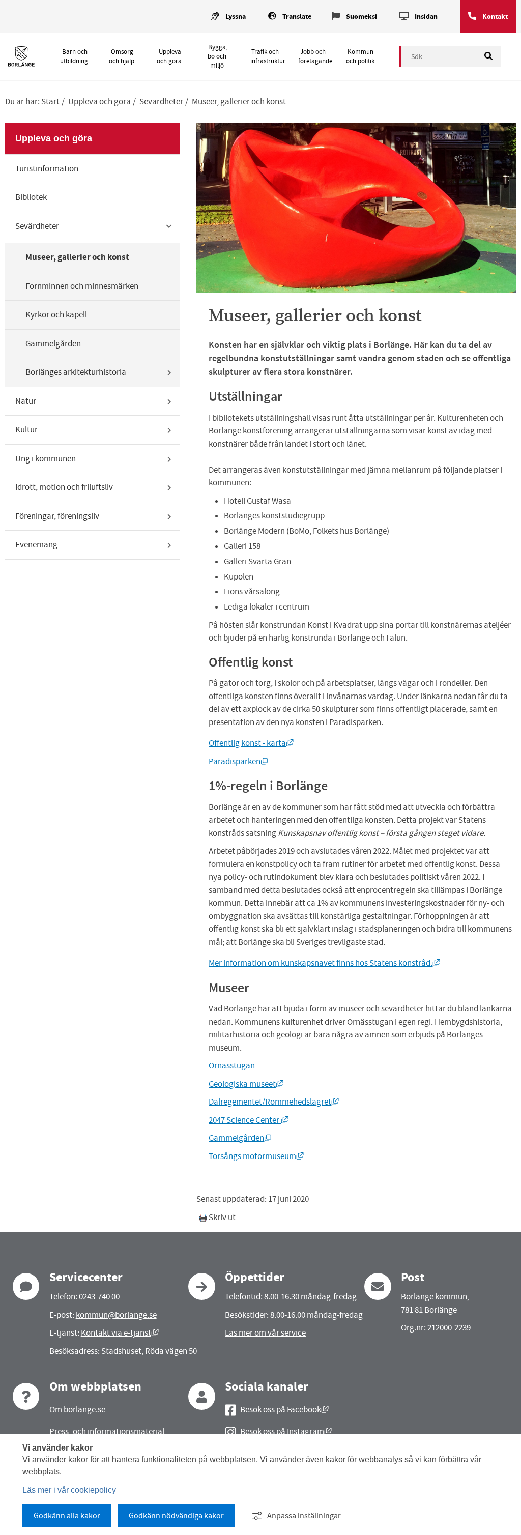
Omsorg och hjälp (121, 56)
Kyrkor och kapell (56, 314)
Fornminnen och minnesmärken (81, 286)
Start (50, 101)
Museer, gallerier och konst (77, 257)
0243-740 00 (99, 1296)
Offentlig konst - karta (251, 743)
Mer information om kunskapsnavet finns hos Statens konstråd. (324, 963)
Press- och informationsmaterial (106, 1431)
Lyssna (235, 16)
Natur (25, 401)
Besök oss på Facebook (284, 1409)
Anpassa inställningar (304, 1516)
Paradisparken (238, 761)
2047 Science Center (248, 1120)
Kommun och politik (360, 56)
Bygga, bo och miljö (217, 56)
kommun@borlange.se (116, 1315)
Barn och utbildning (74, 56)
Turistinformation (46, 168)
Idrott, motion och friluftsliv (64, 487)
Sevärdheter (161, 101)
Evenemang (36, 544)
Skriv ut (221, 1217)
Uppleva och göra (169, 56)
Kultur (26, 429)
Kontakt (495, 16)
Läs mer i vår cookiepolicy (69, 1490)
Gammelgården (53, 343)
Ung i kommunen (45, 458)
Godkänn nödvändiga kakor (176, 1516)
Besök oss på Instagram (286, 1431)
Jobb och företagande (315, 56)
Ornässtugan (232, 1065)
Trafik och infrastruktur (267, 56)
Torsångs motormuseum (256, 1156)
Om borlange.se (77, 1409)
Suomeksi (361, 16)
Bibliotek (31, 197)
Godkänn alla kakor (67, 1516)
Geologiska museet (246, 1084)
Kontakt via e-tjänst (120, 1332)
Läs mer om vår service (265, 1332)
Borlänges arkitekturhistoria (75, 372)
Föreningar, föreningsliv (57, 516)
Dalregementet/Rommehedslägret (274, 1101)
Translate (296, 16)
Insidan (426, 16)
